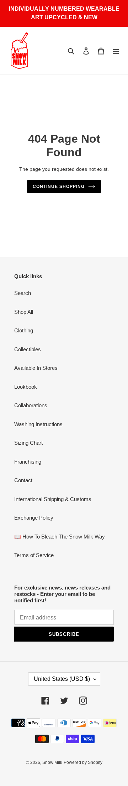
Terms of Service (34, 555)
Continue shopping (59, 186)
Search (22, 293)
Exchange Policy (33, 518)
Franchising (27, 462)
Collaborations (30, 405)
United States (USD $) (62, 679)
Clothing (23, 330)
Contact (23, 480)
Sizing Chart (28, 443)
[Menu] (115, 50)
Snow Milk (52, 762)
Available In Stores (36, 368)
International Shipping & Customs (52, 499)
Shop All (23, 312)
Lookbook (25, 387)
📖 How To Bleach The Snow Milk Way (59, 537)
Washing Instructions (38, 424)
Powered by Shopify (83, 762)
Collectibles (27, 349)
